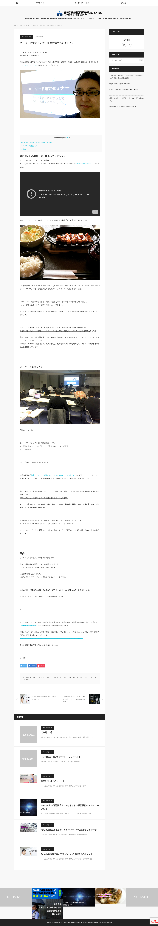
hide (68, 138)
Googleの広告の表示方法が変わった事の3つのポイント (67, 854)
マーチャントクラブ (28, 65)
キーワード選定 (61, 677)
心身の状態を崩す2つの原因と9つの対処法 (122, 106)
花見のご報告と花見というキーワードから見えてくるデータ (69, 830)
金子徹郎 (32, 677)
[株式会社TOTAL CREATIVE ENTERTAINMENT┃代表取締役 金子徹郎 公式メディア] (79, 15)
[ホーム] (17, 3)
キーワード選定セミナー (30, 146)
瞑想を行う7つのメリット (53, 781)
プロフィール (40, 3)
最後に (24, 149)
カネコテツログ (26, 36)
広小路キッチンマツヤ (83, 163)
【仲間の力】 (47, 732)
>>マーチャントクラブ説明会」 (51, 638)
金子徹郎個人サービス (82, 3)
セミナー (87, 677)
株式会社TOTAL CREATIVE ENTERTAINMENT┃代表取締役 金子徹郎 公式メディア (77, 922)
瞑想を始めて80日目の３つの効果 (119, 84)
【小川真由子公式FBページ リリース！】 (61, 757)
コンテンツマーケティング (75, 677)
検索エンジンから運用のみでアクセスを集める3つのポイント (53, 475)
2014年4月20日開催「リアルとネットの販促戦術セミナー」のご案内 (70, 807)
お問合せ (123, 3)
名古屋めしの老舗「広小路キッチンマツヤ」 (36, 142)
